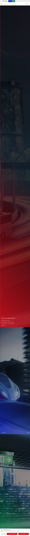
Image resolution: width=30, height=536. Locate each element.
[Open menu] (1, 3)
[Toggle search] (28, 3)
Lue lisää (18, 531)
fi (26, 3)
